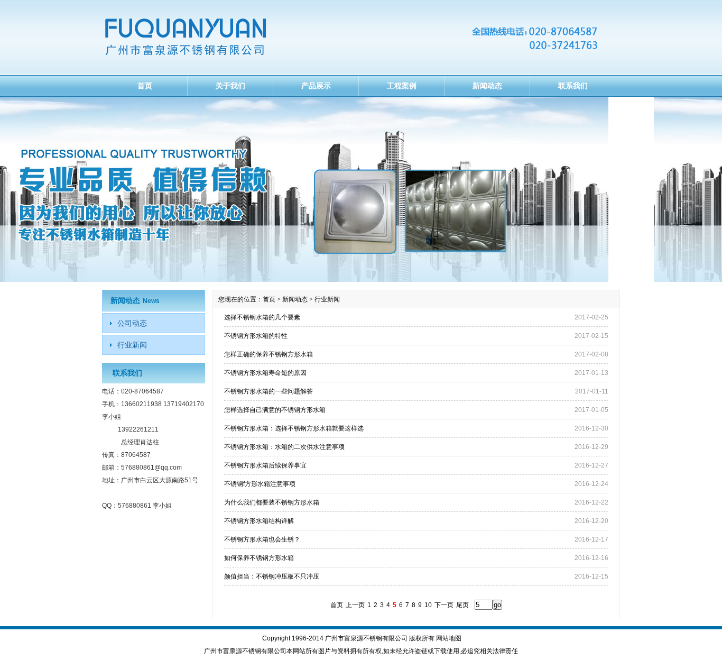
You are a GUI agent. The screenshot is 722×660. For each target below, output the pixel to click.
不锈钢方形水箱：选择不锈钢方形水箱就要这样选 (294, 428)
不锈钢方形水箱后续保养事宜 (265, 465)
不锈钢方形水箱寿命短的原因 (265, 373)
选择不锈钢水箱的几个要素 (262, 317)
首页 (144, 85)
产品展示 (316, 85)
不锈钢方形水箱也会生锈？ (262, 539)
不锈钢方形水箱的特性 (256, 336)
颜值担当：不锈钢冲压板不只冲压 (271, 576)
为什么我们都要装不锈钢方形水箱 (271, 502)
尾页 (462, 605)
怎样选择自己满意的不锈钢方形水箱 (275, 410)
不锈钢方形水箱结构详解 (259, 521)
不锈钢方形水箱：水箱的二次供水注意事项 (284, 447)
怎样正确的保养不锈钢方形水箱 (268, 354)
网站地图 (448, 638)
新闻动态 (487, 85)
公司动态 (132, 323)
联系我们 (573, 85)
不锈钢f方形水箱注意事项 (259, 484)
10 (428, 605)
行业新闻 (132, 345)
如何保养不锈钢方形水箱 (259, 558)
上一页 (355, 605)
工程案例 (401, 85)
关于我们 (230, 85)
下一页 (443, 605)
